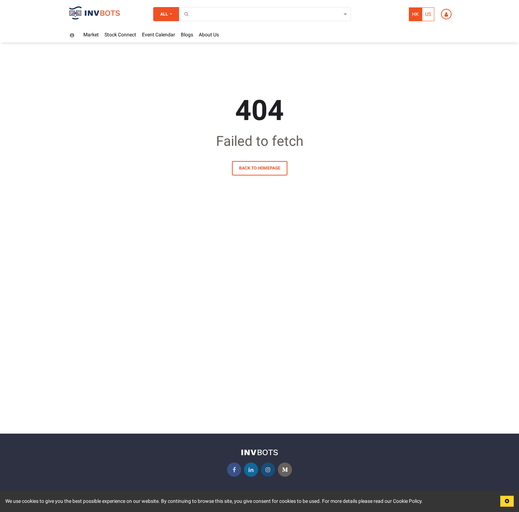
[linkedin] (251, 470)
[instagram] (268, 470)
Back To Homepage (259, 168)
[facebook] (234, 470)
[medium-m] (285, 470)
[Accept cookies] (507, 501)
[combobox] (183, 14)
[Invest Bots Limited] (95, 14)
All (164, 14)
